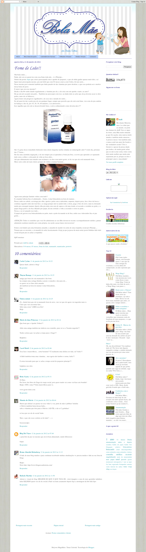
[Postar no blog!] (42, 243)
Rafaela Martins (26, 475)
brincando (110, 449)
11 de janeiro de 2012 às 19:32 (41, 261)
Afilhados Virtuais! (65, 56)
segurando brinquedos (119, 464)
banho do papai (117, 445)
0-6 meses (27, 246)
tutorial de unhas (116, 467)
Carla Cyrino (25, 261)
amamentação (111, 442)
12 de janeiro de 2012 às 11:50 (44, 475)
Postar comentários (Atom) (61, 533)
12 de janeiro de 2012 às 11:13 (52, 452)
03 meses (35, 246)
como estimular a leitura (124, 452)
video (125, 466)
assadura (108, 445)
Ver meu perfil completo (114, 162)
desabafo (128, 454)
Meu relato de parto (30, 56)
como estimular (111, 452)
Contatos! (93, 56)
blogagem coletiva (113, 447)
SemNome (125, 202)
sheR (120, 119)
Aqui (28, 79)
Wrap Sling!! (120, 273)
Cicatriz (118, 255)
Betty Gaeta (24, 376)
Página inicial (58, 525)
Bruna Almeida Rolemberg (30, 452)
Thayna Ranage (25, 275)
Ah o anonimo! (121, 358)
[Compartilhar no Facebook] (46, 243)
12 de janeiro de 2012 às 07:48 (43, 433)
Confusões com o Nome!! (122, 392)
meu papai (110, 459)
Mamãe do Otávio (26, 400)
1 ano (110, 439)
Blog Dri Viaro (25, 433)
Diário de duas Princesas (29, 320)
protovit (68, 246)
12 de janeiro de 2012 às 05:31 (40, 376)
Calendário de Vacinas (48, 56)
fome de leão (43, 246)
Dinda (129, 439)
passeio (123, 459)
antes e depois (125, 442)
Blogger (91, 547)
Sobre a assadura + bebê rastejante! (122, 307)
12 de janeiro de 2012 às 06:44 (45, 400)
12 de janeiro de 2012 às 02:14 (50, 320)
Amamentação (121, 407)
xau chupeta (113, 469)
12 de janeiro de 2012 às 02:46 (40, 348)
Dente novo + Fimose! (123, 290)
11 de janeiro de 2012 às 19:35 (43, 275)
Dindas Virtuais (81, 56)
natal (118, 459)
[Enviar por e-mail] (40, 243)
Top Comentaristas (115, 202)
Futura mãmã (25, 298)
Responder (23, 268)
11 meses (121, 439)
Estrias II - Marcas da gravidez (123, 326)
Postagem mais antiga (92, 525)
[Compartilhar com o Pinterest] (48, 243)
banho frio (128, 445)
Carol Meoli (24, 348)
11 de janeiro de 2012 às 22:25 (42, 299)
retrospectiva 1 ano (120, 462)
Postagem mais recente (24, 525)
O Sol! (118, 374)
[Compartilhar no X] (44, 243)
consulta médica (114, 454)
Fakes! (108, 343)
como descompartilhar (124, 449)
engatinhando (111, 457)
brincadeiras (127, 447)
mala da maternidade (124, 457)
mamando (52, 246)
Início (18, 56)
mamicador (61, 246)
